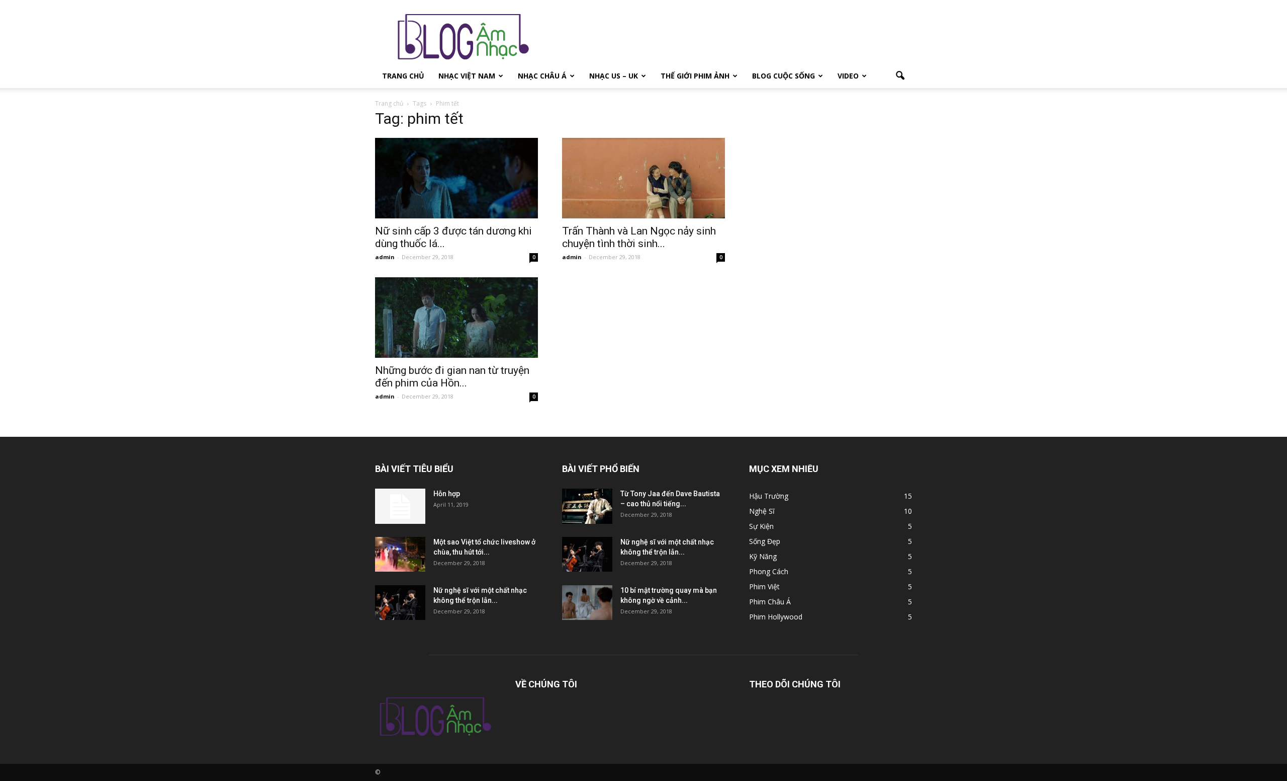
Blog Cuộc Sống (783, 76)
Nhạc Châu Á (542, 76)
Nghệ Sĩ (762, 511)
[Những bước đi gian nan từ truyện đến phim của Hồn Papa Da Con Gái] (456, 317)
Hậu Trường (768, 496)
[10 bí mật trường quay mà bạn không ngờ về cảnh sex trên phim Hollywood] (587, 602)
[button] (900, 76)
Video (848, 76)
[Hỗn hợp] (400, 506)
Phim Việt (764, 586)
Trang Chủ (403, 76)
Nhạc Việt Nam (466, 76)
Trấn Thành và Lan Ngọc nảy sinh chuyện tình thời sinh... (639, 237)
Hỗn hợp (446, 494)
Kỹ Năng (763, 556)
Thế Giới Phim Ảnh (695, 76)
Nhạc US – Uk (613, 76)
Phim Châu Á (770, 601)
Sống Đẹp (764, 541)
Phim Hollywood (775, 616)
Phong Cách (768, 571)
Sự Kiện (761, 526)
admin (385, 257)
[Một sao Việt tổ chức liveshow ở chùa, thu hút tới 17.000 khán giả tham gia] (400, 554)
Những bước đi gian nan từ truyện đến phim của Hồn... (452, 376)
